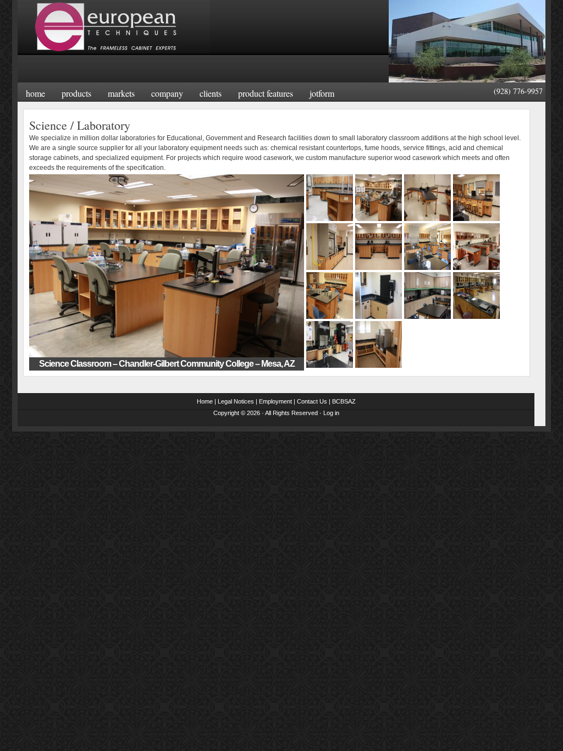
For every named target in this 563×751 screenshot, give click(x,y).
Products (76, 93)
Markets (121, 93)
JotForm (322, 93)
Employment (275, 401)
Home (35, 93)
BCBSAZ (344, 401)
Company (167, 93)
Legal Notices (236, 401)
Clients (211, 93)
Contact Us (312, 401)
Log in (331, 413)
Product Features (265, 93)
